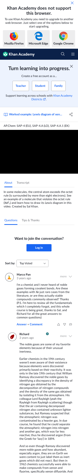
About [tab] (8, 182)
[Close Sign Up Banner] (71, 66)
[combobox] (32, 263)
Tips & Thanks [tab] (31, 220)
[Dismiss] (72, 3)
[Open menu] (73, 54)
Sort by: (10, 263)
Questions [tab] (10, 220)
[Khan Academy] (17, 54)
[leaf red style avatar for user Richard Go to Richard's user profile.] (11, 336)
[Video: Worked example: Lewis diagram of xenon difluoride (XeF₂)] (39, 152)
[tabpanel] (39, 197)
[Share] (71, 114)
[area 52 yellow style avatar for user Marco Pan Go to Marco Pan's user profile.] (8, 277)
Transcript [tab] (23, 182)
